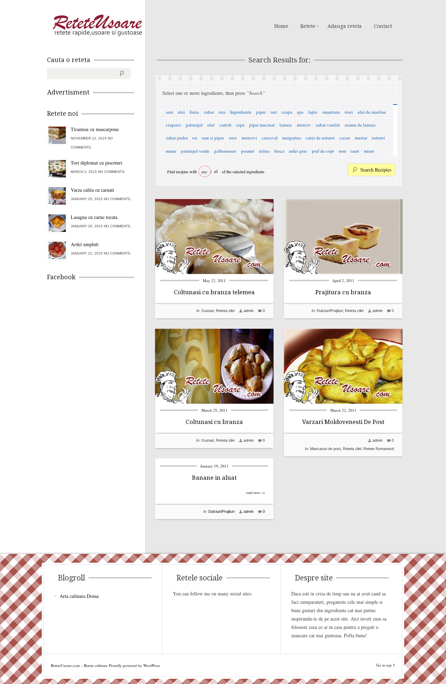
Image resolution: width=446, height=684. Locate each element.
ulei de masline (371, 112)
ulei (181, 112)
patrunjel (194, 125)
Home (281, 26)
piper (261, 112)
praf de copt (323, 151)
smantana (331, 112)
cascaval (270, 138)
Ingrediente (241, 112)
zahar (209, 112)
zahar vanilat (328, 125)
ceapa (287, 112)
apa (300, 112)
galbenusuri (225, 151)
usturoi (378, 138)
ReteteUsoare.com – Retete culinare (97, 25)
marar (171, 151)
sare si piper (213, 138)
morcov (304, 125)
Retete (307, 26)
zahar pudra (177, 138)
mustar (361, 138)
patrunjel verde (195, 151)
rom (342, 151)
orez (233, 138)
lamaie (285, 125)
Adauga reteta (345, 26)
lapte (312, 112)
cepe (240, 125)
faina (194, 112)
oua (221, 112)
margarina (291, 138)
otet (211, 125)
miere (369, 151)
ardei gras (298, 151)
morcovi (249, 138)
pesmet (247, 151)
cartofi (225, 125)
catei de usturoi (320, 138)
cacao (344, 138)
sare (169, 112)
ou (194, 138)
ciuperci (173, 125)
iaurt (355, 151)
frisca (279, 151)
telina (264, 151)
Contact (383, 26)
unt (274, 112)
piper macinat (262, 125)
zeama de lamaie (360, 125)
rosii (349, 112)
